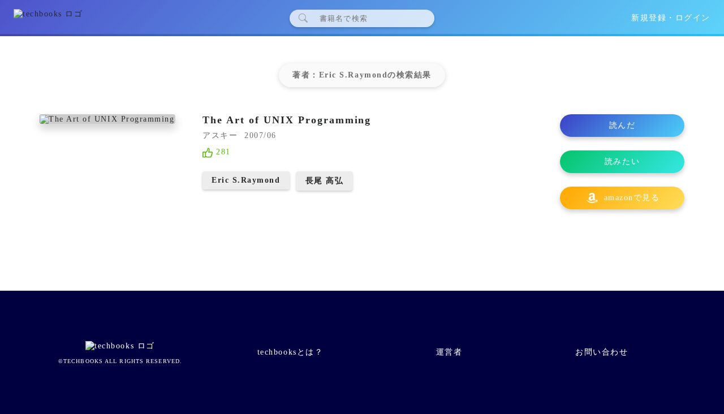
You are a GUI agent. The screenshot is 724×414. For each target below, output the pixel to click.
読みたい (622, 161)
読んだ (622, 125)
